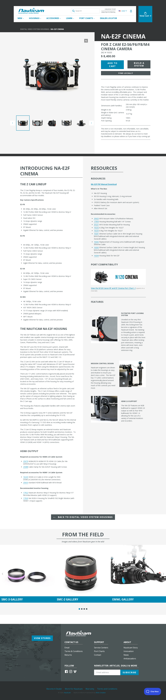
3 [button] (84, 609)
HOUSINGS (36, 18)
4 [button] (86, 609)
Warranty (90, 688)
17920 (25, 498)
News (126, 655)
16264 (96, 255)
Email (67, 647)
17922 (25, 493)
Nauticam (67, 692)
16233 (96, 231)
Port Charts (99, 651)
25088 (25, 467)
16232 (96, 227)
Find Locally (125, 73)
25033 (25, 482)
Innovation (129, 651)
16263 (96, 247)
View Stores (42, 638)
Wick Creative (101, 692)
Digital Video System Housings (34, 29)
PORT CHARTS (88, 18)
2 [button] (82, 609)
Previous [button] (2, 574)
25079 (25, 461)
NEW (22, 18)
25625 (96, 218)
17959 (96, 221)
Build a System (139, 64)
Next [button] (163, 574)
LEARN (71, 18)
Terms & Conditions (74, 651)
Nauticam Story (131, 647)
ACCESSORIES (54, 18)
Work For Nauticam (74, 688)
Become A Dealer (54, 688)
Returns (68, 655)
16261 (96, 234)
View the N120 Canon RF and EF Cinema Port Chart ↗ (113, 288)
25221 (96, 224)
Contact (97, 655)
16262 (96, 242)
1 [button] (79, 609)
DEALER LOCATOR (108, 18)
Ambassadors (130, 658)
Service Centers (101, 647)
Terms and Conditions (107, 688)
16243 (25, 477)
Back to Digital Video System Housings (85, 517)
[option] (23, 123)
